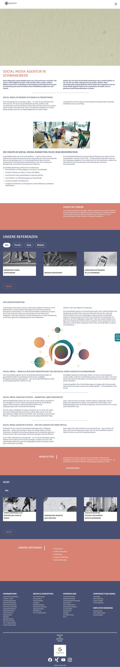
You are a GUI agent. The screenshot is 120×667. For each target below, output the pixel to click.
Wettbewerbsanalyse (8, 611)
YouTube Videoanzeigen (9, 625)
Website (40, 245)
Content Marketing (98, 602)
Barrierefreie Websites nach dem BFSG (53, 517)
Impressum (60, 635)
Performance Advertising (10, 606)
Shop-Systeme (67, 602)
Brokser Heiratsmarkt (53, 273)
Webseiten (66, 613)
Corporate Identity (38, 600)
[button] (4, 663)
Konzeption (36, 602)
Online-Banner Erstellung (39, 606)
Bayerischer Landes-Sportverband (12, 271)
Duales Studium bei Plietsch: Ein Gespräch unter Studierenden (94, 515)
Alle (6, 245)
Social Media (96, 596)
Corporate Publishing (61, 557)
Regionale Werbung (8, 619)
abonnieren (73, 468)
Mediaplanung (37, 611)
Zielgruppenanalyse (38, 609)
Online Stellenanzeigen (99, 613)
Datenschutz (59, 639)
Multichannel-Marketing (9, 602)
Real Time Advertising (9, 621)
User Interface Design (39, 596)
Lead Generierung (8, 613)
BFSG (64, 617)
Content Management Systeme (71, 600)
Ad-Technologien (67, 609)
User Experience (37, 598)
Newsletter (6, 617)
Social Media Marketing (9, 609)
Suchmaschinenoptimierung (10, 596)
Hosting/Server (67, 611)
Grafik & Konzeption (60, 551)
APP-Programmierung (69, 604)
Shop (29, 245)
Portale (17, 245)
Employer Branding (60, 560)
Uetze (99, 384)
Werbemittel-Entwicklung (70, 606)
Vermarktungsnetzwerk (9, 600)
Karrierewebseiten (98, 615)
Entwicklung (58, 554)
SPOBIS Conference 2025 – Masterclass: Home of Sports (14, 515)
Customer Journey (8, 598)
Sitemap (59, 641)
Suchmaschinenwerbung (10, 604)
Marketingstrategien (38, 604)
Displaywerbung (7, 615)
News (33, 490)
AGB (60, 637)
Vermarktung (58, 549)
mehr (69, 223)
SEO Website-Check (68, 615)
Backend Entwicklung (69, 598)
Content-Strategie (98, 600)
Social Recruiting (97, 611)
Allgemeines (19, 490)
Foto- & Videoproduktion (9, 623)
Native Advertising (98, 598)
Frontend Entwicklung (69, 596)
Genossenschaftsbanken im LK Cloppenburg (95, 271)
